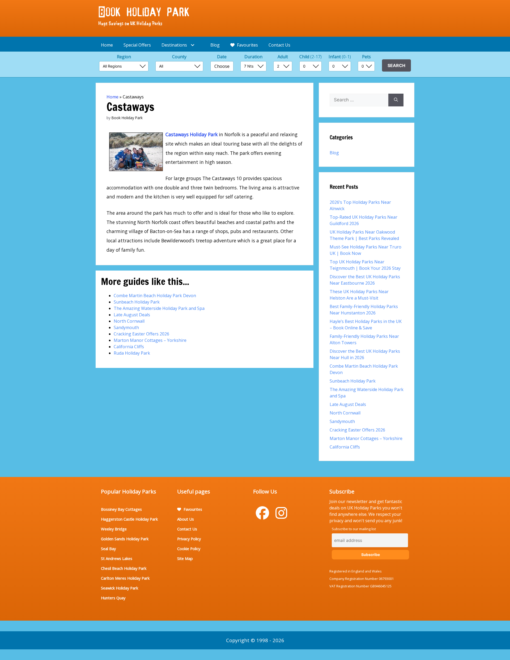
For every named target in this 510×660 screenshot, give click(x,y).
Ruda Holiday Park (132, 353)
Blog (215, 45)
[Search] (395, 100)
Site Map (185, 558)
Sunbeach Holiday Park (137, 302)
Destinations (175, 45)
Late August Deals (132, 315)
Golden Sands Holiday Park (124, 538)
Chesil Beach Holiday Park (123, 568)
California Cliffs (129, 347)
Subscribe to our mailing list (354, 528)
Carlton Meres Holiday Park (125, 578)
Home (107, 45)
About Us (185, 519)
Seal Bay (108, 548)
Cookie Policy (188, 548)
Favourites (247, 45)
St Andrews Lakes (116, 558)
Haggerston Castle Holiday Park (129, 519)
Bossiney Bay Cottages (121, 509)
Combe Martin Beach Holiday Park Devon (155, 295)
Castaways (177, 134)
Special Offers (137, 45)
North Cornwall (129, 321)
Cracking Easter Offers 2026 (141, 334)
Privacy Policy (189, 538)
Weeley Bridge (114, 529)
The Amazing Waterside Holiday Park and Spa (159, 308)
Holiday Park (203, 134)
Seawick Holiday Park (119, 588)
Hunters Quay (113, 597)
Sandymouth (126, 327)
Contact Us (279, 45)
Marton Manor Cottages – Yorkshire (150, 340)
